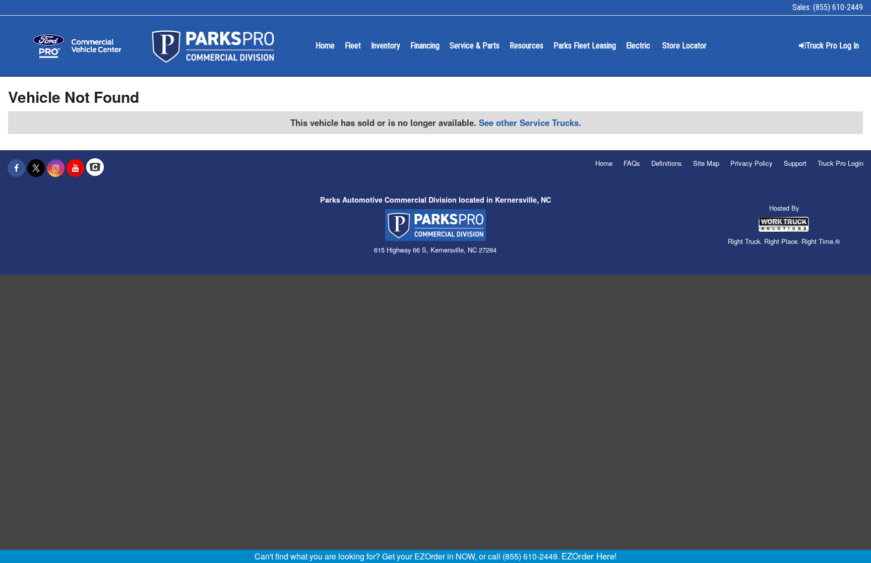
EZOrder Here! (589, 556)
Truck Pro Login (840, 163)
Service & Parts (475, 45)
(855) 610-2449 (838, 7)
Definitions (666, 163)
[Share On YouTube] (75, 168)
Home (325, 45)
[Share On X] (36, 168)
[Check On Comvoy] (95, 168)
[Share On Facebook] (16, 168)
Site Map (706, 163)
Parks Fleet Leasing (584, 45)
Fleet (353, 45)
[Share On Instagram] (56, 168)
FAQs (632, 163)
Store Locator (684, 45)
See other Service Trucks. (530, 122)
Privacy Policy (751, 163)
